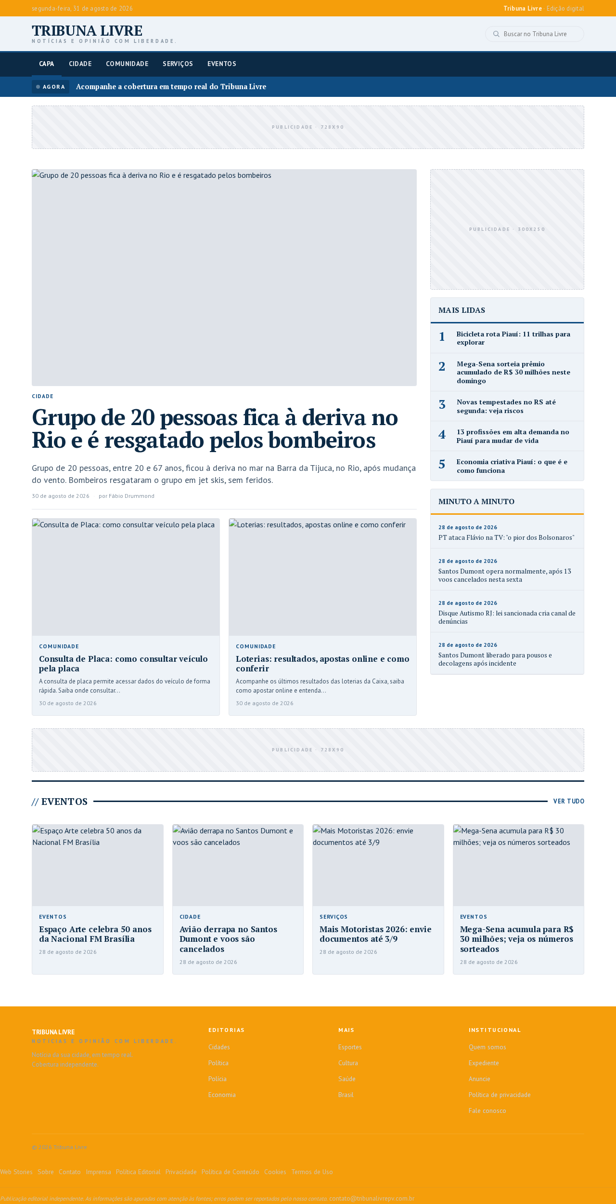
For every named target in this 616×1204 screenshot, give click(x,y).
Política (218, 1062)
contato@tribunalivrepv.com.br (371, 1198)
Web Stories (16, 1171)
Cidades (219, 1047)
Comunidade (127, 63)
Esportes (350, 1047)
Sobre (46, 1171)
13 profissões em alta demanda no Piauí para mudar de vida (513, 436)
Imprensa (98, 1171)
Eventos (221, 63)
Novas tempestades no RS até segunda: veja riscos (506, 406)
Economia (222, 1094)
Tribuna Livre (105, 33)
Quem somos (487, 1047)
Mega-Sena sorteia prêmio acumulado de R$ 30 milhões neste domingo (513, 372)
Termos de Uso (312, 1171)
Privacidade (181, 1171)
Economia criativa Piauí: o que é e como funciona (512, 465)
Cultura (348, 1062)
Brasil (346, 1094)
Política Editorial (138, 1171)
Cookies (275, 1171)
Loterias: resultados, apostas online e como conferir (323, 663)
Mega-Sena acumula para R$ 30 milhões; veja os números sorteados (517, 938)
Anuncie (479, 1078)
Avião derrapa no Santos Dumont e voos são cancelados (228, 938)
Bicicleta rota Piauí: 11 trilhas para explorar (513, 338)
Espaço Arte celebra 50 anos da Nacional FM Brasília (95, 934)
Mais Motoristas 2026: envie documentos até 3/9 (375, 934)
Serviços (178, 63)
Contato (70, 1171)
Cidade (80, 63)
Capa (46, 63)
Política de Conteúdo (230, 1171)
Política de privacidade (500, 1094)
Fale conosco (487, 1110)
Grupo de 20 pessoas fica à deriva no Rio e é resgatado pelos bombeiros (215, 428)
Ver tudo (568, 801)
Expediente (484, 1062)
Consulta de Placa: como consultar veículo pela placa (123, 663)
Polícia (217, 1078)
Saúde (347, 1078)
